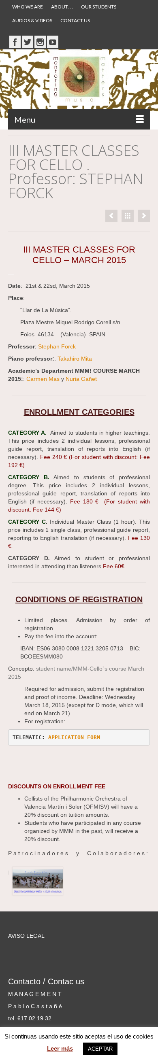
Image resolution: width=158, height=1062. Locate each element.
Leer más (60, 1048)
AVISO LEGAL (26, 935)
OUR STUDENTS (98, 7)
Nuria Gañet (81, 379)
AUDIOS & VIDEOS (32, 20)
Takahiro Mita (76, 358)
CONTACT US (75, 20)
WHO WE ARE (27, 7)
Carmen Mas (43, 379)
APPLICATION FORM (75, 737)
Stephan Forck (57, 346)
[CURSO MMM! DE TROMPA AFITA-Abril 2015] (144, 216)
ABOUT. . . (62, 7)
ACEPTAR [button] (100, 1049)
